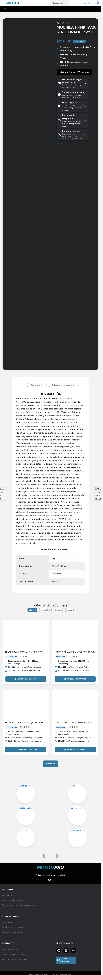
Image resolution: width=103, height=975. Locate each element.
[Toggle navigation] (5, 9)
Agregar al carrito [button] (27, 679)
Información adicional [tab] (63, 384)
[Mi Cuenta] (85, 3)
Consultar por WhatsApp (75, 72)
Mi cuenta (7, 895)
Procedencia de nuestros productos (20, 905)
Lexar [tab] (69, 609)
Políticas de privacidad (13, 927)
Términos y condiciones (13, 932)
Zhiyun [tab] (58, 609)
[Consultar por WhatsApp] (58, 23)
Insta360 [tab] (45, 609)
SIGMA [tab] (32, 609)
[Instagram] (58, 950)
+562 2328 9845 (10, 949)
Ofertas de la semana (12, 900)
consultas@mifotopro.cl (14, 954)
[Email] (73, 950)
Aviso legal (7, 922)
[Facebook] (66, 950)
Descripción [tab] (36, 384)
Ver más (50, 763)
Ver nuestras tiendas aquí (14, 959)
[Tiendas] (89, 3)
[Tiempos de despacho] (94, 3)
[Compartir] (62, 23)
